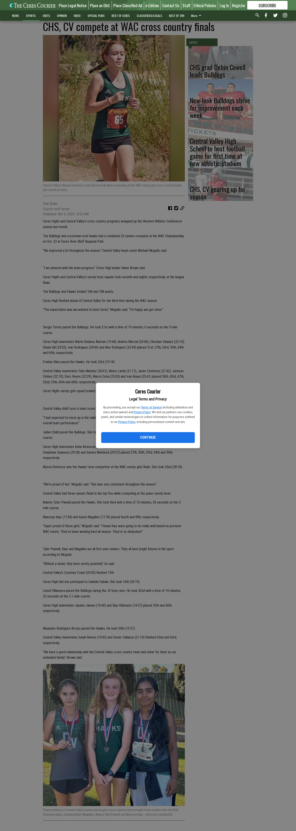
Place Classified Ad (127, 5)
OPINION (62, 15)
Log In (224, 5)
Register (238, 5)
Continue (148, 437)
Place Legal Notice (73, 5)
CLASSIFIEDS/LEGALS (149, 15)
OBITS (46, 15)
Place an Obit (100, 5)
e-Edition (152, 5)
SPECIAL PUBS (96, 15)
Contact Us (170, 5)
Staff (186, 5)
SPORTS (31, 15)
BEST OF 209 (176, 15)
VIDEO (77, 15)
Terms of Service (151, 407)
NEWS (15, 15)
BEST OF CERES (121, 15)
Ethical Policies (205, 5)
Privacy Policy (142, 412)
